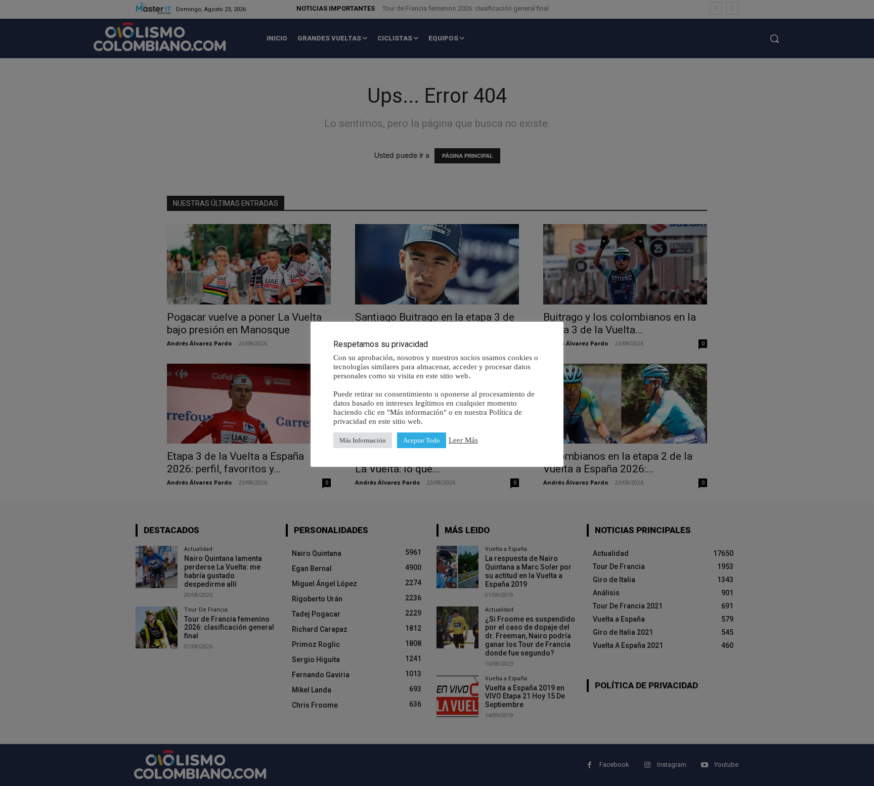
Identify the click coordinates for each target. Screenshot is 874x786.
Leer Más (463, 440)
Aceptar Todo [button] (421, 440)
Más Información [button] (362, 440)
